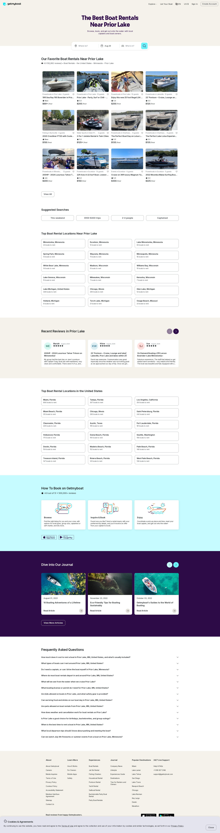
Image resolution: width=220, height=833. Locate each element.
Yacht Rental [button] (93, 786)
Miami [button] (134, 766)
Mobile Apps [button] (72, 774)
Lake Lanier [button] (136, 770)
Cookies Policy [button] (51, 786)
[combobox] (85, 46)
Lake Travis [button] (136, 782)
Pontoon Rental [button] (94, 782)
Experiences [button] (94, 760)
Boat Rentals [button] (93, 766)
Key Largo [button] (136, 798)
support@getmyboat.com (163, 774)
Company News (116, 766)
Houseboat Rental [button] (95, 778)
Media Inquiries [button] (51, 774)
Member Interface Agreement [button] (52, 795)
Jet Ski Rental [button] (94, 770)
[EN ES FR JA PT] (178, 4)
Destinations (115, 778)
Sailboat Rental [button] (94, 790)
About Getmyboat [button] (52, 766)
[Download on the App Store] (49, 537)
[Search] (144, 46)
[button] (166, 4)
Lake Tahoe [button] (136, 774)
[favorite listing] (73, 94)
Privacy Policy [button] (177, 826)
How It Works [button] (72, 766)
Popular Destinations (141, 760)
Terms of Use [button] (67, 826)
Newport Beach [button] (138, 786)
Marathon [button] (135, 806)
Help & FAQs (158, 766)
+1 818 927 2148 (160, 770)
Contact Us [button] (50, 804)
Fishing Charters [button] (95, 774)
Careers (49, 770)
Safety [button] (69, 778)
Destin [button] (134, 802)
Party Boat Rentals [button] (96, 800)
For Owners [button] (71, 770)
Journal (113, 760)
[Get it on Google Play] (66, 537)
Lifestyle (113, 770)
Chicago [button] (135, 790)
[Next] (176, 331)
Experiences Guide (117, 774)
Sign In (195, 4)
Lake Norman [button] (137, 794)
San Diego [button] (136, 778)
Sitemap (49, 800)
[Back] (169, 331)
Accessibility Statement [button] (54, 790)
